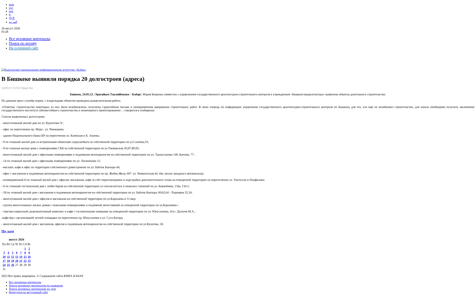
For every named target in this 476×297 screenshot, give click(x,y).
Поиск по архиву (23, 43)
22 (25, 260)
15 (25, 256)
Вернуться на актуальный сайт (28, 292)
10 (4, 256)
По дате (7, 231)
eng (11, 11)
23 (29, 260)
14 (20, 256)
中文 (12, 18)
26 (12, 265)
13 (16, 256)
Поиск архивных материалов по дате (32, 288)
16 (29, 256)
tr (10, 14)
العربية (13, 22)
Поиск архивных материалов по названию (36, 285)
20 (16, 260)
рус (11, 7)
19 (12, 260)
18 (8, 260)
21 (20, 260)
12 (12, 256)
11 (8, 256)
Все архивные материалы (29, 38)
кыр (11, 4)
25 (8, 265)
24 (4, 265)
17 (4, 260)
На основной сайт (23, 48)
